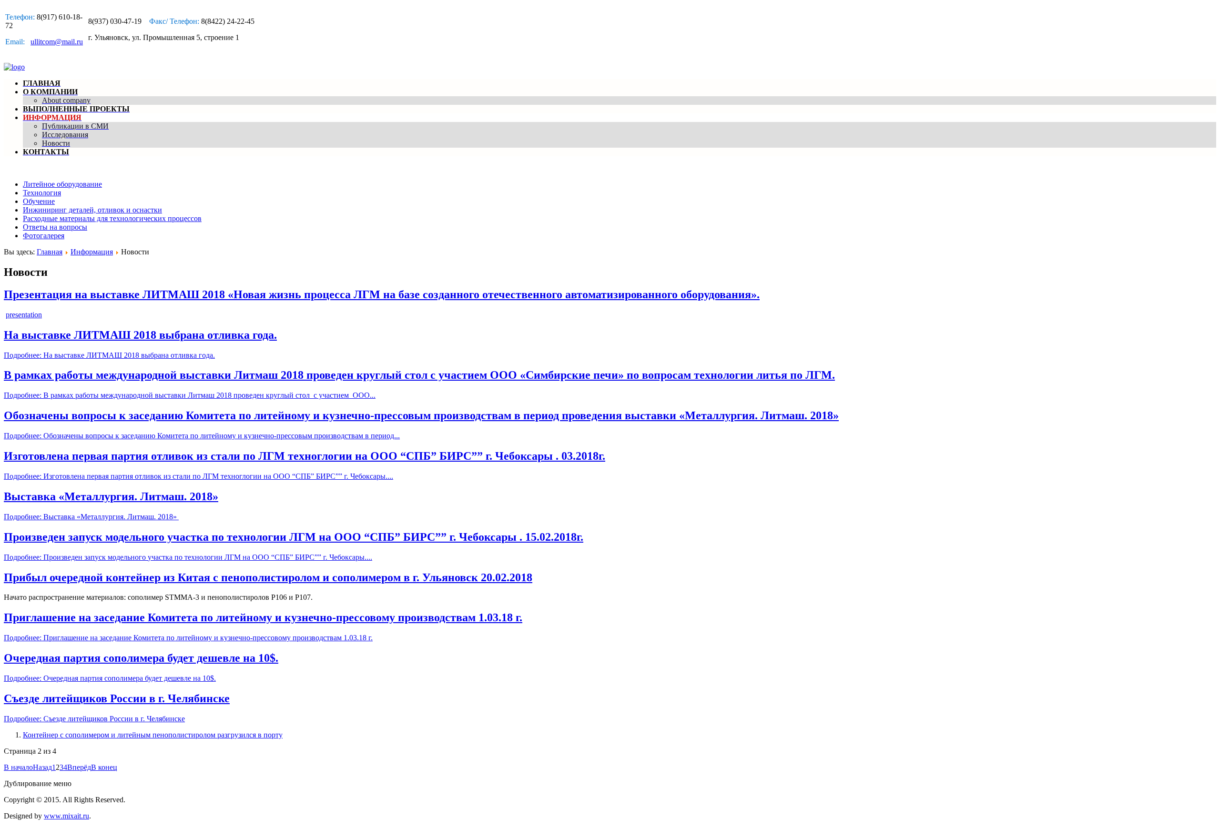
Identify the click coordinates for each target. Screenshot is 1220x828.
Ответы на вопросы (55, 227)
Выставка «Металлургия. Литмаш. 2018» (111, 496)
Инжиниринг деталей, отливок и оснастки (92, 210)
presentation (24, 315)
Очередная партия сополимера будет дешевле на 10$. (141, 658)
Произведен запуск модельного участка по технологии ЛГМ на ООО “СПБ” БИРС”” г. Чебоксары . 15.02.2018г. (293, 537)
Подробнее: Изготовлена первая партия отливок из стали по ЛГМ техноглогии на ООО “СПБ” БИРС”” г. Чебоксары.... (198, 476)
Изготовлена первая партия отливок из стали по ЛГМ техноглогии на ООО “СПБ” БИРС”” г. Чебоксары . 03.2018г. (304, 456)
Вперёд (79, 767)
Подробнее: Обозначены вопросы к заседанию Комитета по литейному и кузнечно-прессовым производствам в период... (202, 436)
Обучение (39, 201)
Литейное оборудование (62, 184)
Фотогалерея (43, 236)
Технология (42, 193)
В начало (18, 767)
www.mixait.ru (66, 816)
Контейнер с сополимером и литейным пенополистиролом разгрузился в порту (153, 735)
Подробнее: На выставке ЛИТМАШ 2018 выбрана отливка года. (109, 355)
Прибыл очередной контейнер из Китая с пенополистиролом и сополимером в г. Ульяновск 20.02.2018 (268, 577)
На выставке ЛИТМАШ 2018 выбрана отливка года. (140, 335)
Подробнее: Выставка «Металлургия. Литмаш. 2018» (91, 517)
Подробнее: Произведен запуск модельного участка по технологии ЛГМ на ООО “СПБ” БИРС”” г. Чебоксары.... (188, 557)
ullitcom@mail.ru (56, 42)
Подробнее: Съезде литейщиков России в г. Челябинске (94, 719)
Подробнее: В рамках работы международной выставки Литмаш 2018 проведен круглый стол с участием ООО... (190, 395)
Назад (42, 767)
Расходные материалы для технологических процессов (112, 218)
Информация (92, 252)
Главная (49, 252)
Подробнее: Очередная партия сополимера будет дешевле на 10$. (110, 678)
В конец (104, 767)
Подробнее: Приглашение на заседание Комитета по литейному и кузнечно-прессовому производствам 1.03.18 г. (188, 638)
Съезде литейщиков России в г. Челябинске (117, 698)
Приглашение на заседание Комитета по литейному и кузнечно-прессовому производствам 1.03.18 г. (263, 617)
